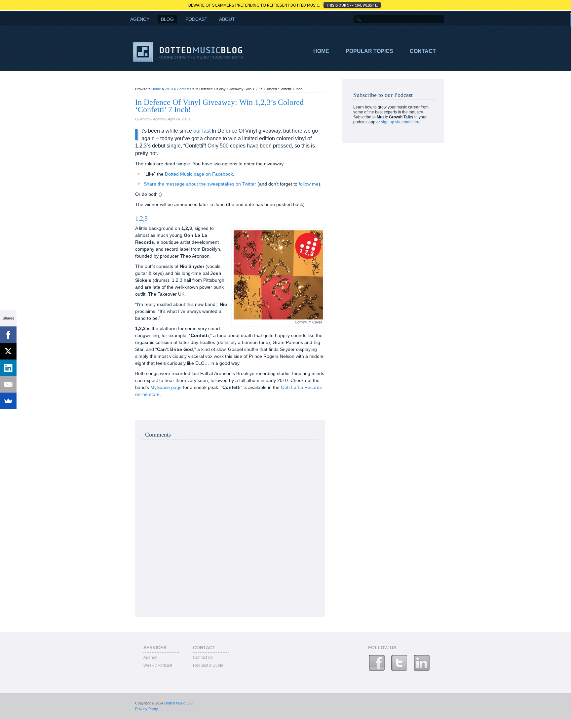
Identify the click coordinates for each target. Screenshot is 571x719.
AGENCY (139, 19)
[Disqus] (230, 527)
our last (201, 131)
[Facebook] (8, 334)
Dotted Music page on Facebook (199, 174)
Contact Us (203, 657)
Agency (150, 657)
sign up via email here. (401, 122)
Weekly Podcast (157, 665)
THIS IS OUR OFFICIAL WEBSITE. (352, 5)
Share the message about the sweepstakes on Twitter (200, 184)
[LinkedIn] (8, 368)
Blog (167, 19)
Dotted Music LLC (178, 703)
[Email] (8, 384)
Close (561, 5)
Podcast (196, 19)
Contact (423, 51)
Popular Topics (369, 51)
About (227, 19)
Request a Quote (208, 665)
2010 (169, 89)
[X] (8, 351)
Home (321, 51)
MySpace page (166, 387)
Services (154, 647)
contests (184, 89)
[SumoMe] (8, 401)
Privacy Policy (146, 709)
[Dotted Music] (187, 61)
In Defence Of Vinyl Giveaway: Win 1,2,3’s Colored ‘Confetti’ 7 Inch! (219, 106)
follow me (309, 184)
